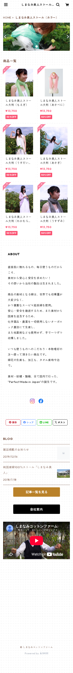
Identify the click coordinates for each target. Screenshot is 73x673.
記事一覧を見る (36, 492)
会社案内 (36, 509)
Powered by (32, 653)
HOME (7, 17)
